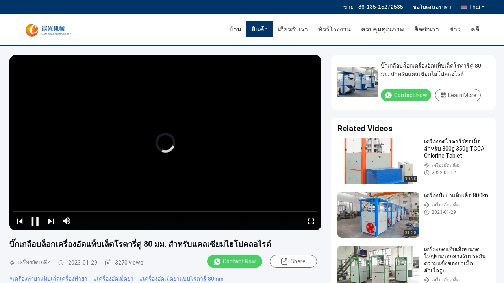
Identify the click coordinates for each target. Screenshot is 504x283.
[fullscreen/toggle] (311, 221)
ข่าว (455, 29)
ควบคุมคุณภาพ (382, 29)
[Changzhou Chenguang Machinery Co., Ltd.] (65, 29)
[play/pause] (35, 221)
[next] (51, 221)
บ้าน (235, 29)
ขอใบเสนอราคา (432, 7)
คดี (475, 29)
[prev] (20, 221)
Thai (474, 7)
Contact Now (239, 261)
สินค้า (260, 29)
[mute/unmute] (67, 221)
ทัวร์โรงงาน (334, 29)
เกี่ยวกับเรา (293, 29)
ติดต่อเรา (426, 29)
